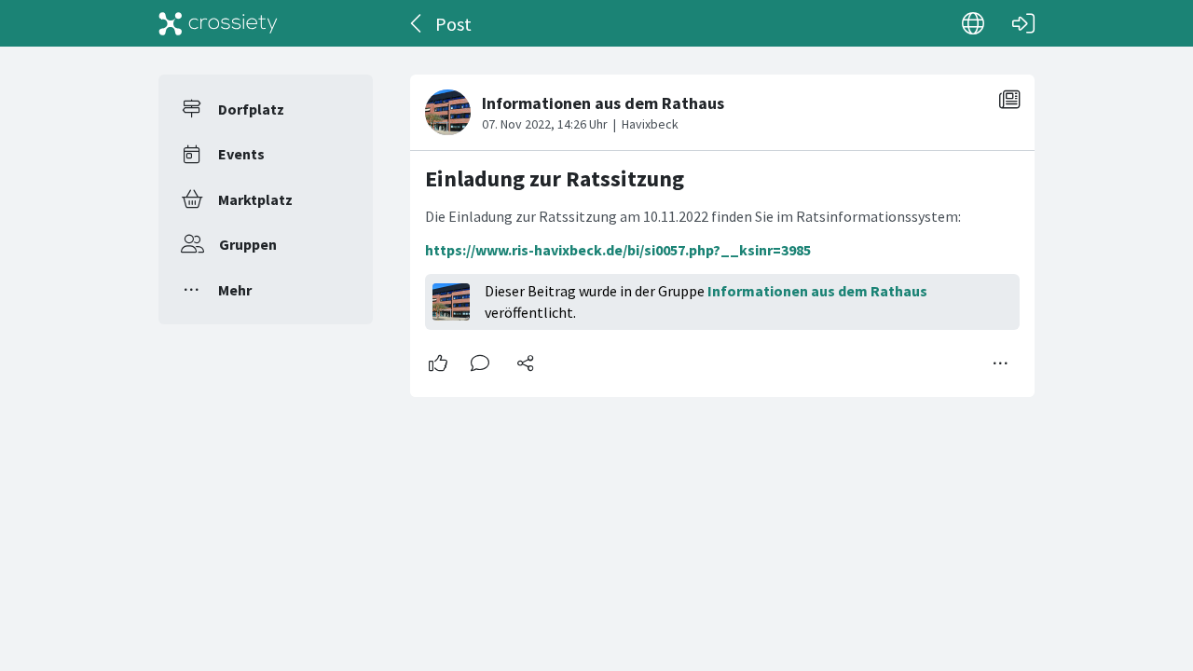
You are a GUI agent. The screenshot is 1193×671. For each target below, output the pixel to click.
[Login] (1023, 23)
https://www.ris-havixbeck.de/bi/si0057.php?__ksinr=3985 (618, 249)
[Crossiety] (218, 23)
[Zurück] (417, 23)
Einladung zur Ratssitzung (554, 178)
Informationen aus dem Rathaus (817, 290)
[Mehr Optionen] (1001, 363)
